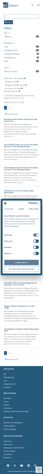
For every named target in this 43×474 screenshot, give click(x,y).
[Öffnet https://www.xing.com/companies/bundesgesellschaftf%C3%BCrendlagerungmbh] (15, 465)
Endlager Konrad (10, 50)
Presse (6, 402)
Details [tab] (21, 209)
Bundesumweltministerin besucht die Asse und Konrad (20, 120)
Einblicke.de (8, 408)
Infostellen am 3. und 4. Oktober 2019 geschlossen (19, 192)
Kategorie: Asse (10, 82)
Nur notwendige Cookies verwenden (21, 269)
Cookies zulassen (21, 262)
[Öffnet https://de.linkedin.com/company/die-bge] (28, 465)
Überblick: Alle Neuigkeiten (13, 423)
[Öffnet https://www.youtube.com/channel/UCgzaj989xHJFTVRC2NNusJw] (21, 465)
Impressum (8, 441)
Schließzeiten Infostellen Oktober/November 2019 (21, 330)
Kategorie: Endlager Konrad (15, 85)
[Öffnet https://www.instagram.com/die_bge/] (35, 465)
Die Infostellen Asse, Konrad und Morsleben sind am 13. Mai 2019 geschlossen (21, 146)
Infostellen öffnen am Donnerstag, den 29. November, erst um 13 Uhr (20, 284)
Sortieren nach (12, 114)
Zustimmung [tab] (8, 209)
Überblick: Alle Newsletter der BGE (16, 411)
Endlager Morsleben (12, 54)
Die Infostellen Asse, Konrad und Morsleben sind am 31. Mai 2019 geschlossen (21, 169)
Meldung (7, 37)
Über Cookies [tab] (34, 209)
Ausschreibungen (10, 429)
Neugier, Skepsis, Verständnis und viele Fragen (19, 307)
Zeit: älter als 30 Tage (13, 88)
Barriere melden (9, 451)
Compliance (8, 454)
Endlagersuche (10, 58)
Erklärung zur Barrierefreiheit (14, 448)
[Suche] (32, 5)
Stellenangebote (9, 426)
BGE (6, 61)
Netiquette (7, 458)
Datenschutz (8, 444)
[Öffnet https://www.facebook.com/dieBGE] (8, 465)
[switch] (36, 241)
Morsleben (7, 387)
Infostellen (7, 398)
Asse (6, 47)
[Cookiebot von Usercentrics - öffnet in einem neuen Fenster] (30, 203)
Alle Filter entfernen (11, 91)
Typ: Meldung (19, 78)
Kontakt (6, 405)
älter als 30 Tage (10, 71)
